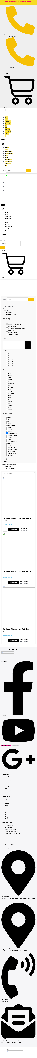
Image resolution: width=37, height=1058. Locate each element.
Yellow (10, 375)
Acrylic (10, 437)
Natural (10, 401)
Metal (9, 419)
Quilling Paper (12, 453)
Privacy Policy (9, 825)
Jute (9, 421)
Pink (9, 381)
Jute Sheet (11, 455)
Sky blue (10, 387)
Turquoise (11, 383)
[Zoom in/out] (2, 1054)
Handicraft (8, 123)
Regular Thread (12, 332)
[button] (3, 142)
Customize (8, 131)
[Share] (12, 1054)
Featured (10, 354)
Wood (9, 423)
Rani (9, 407)
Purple (10, 403)
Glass (9, 417)
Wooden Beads (12, 449)
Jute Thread (11, 451)
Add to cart (13, 529)
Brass (9, 439)
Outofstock (11, 356)
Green (10, 379)
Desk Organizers (13, 334)
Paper (10, 445)
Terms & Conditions (10, 829)
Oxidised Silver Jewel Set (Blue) (17, 571)
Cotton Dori (11, 425)
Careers (7, 803)
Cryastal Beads (12, 441)
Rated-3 (10, 362)
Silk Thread (11, 447)
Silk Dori (10, 431)
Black (9, 373)
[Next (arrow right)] (7, 1057)
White (9, 397)
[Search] (28, 170)
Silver (9, 399)
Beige (9, 395)
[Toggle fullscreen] (7, 1054)
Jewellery (8, 121)
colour (10, 409)
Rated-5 (10, 366)
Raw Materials (7, 128)
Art (6, 125)
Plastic (10, 429)
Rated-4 (10, 364)
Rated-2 (10, 360)
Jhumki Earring (12, 326)
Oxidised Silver (12, 433)
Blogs (6, 805)
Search (4, 170)
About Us (7, 801)
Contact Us (7, 134)
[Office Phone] (18, 998)
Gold (9, 377)
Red (9, 385)
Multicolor (11, 393)
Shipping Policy (9, 827)
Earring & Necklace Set (14, 324)
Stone (9, 427)
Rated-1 (10, 358)
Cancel (5, 461)
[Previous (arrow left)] (2, 1057)
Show (5, 459)
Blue (9, 389)
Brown (10, 405)
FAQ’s (6, 807)
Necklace (11, 330)
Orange (10, 391)
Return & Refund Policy (11, 831)
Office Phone (5, 999)
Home (6, 117)
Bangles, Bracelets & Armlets (16, 328)
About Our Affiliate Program (12, 833)
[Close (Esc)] (18, 1054)
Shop (6, 119)
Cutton (10, 443)
